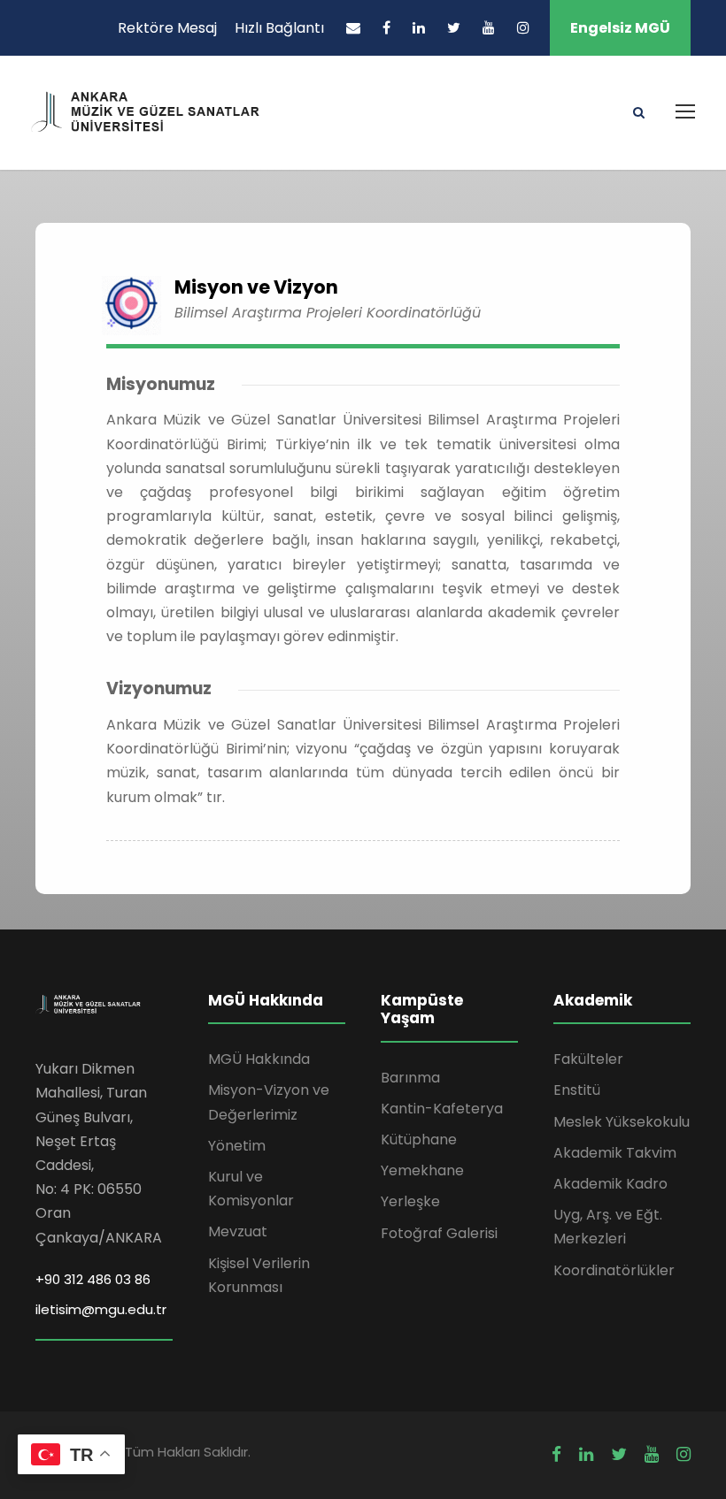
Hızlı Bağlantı (279, 28)
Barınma (410, 1077)
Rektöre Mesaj (167, 28)
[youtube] (489, 28)
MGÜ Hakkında (259, 1059)
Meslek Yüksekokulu (621, 1122)
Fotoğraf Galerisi (439, 1233)
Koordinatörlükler (614, 1270)
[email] (353, 28)
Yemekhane (422, 1170)
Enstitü (576, 1090)
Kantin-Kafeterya (442, 1108)
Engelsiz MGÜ (620, 28)
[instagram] (523, 28)
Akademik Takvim (614, 1153)
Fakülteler (588, 1059)
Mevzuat (237, 1231)
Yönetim (237, 1146)
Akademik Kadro (610, 1184)
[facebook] (386, 28)
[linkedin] (419, 28)
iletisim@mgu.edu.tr (100, 1309)
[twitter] (453, 28)
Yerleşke (410, 1201)
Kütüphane (419, 1139)
